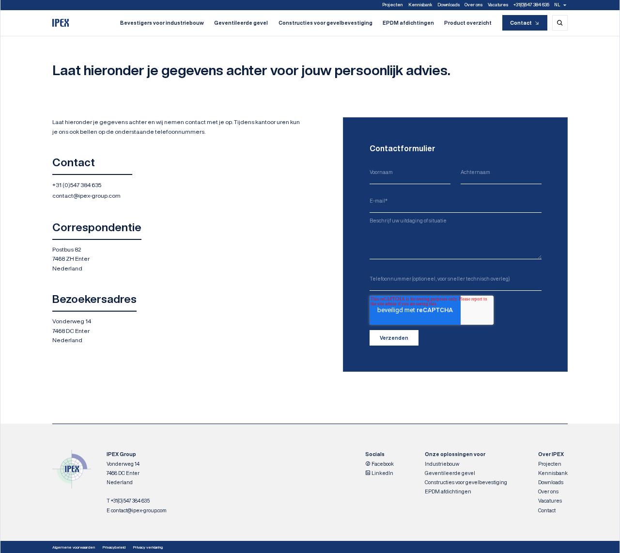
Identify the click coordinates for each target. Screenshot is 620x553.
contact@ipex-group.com (86, 195)
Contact (521, 22)
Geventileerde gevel (241, 22)
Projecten (392, 4)
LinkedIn (382, 473)
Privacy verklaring (148, 547)
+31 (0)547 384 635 (76, 185)
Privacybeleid (114, 547)
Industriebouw (442, 463)
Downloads (448, 4)
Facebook (382, 463)
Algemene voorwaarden (73, 547)
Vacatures (498, 4)
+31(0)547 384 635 (531, 4)
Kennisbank (420, 4)
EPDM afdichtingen (408, 22)
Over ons (473, 4)
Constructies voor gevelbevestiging (325, 22)
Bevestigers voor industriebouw (162, 22)
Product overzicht (468, 22)
